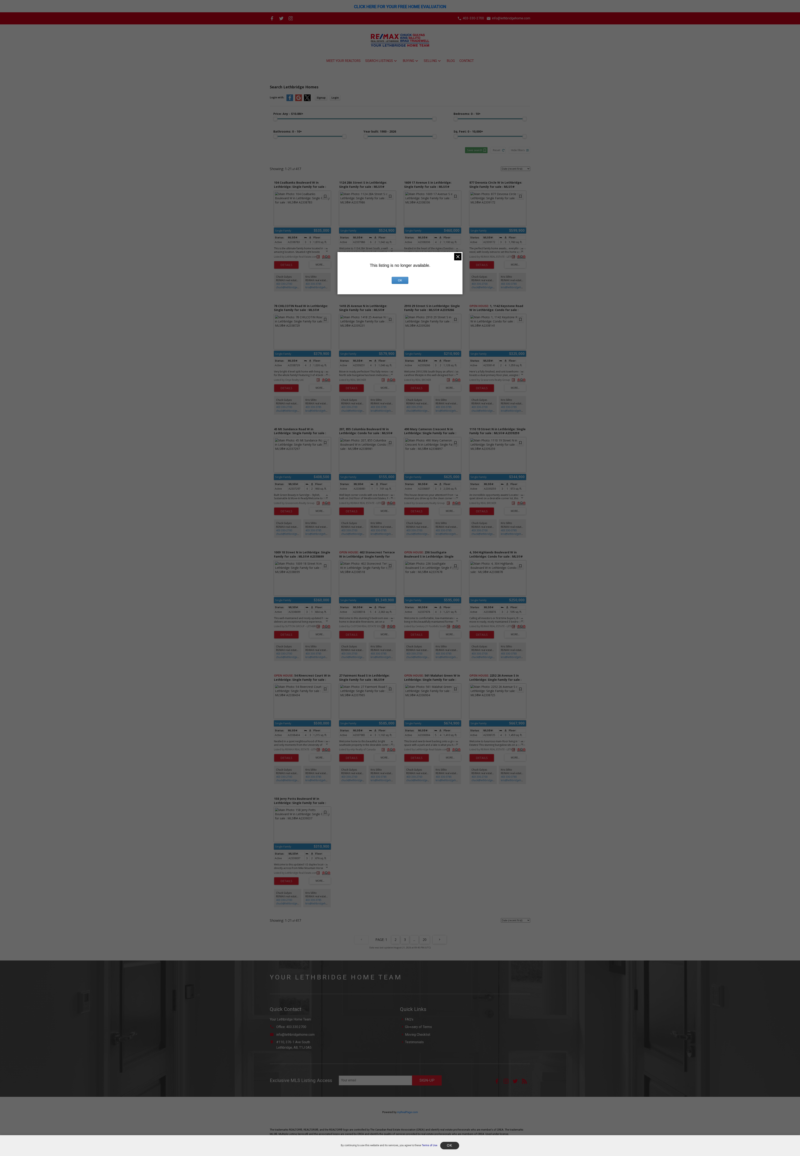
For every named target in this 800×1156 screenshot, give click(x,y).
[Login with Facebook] (289, 100)
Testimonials (414, 1042)
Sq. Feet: (468, 131)
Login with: (277, 97)
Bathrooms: (287, 131)
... (414, 939)
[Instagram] (291, 18)
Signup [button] (321, 97)
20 (424, 939)
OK (400, 280)
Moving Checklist (417, 1035)
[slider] (275, 119)
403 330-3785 (313, 284)
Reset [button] (496, 150)
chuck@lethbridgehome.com (293, 287)
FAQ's (409, 1019)
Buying (408, 61)
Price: (288, 114)
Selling (430, 61)
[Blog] (526, 1083)
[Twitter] (281, 18)
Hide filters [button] (518, 150)
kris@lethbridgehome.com (321, 287)
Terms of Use (429, 1145)
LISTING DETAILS (286, 265)
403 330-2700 (284, 284)
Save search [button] (474, 150)
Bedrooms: (467, 114)
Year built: (380, 131)
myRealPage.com (407, 1112)
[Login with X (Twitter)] (307, 100)
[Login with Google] (298, 100)
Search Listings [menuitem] (379, 61)
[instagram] (508, 1083)
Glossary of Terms (418, 1027)
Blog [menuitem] (451, 61)
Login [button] (335, 97)
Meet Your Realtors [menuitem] (343, 61)
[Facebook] (272, 18)
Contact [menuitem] (466, 61)
